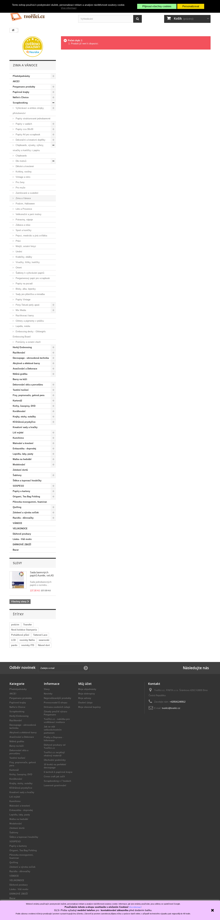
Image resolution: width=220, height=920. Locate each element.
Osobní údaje (85, 702)
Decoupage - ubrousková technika (31, 358)
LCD (13, 640)
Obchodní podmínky (55, 760)
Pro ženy (20, 182)
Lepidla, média (22, 326)
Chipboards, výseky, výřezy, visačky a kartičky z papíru (28, 148)
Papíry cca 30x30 (24, 129)
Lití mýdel (18, 432)
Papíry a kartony (21, 491)
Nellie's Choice (21, 97)
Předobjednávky (21, 76)
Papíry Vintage (22, 299)
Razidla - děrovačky (23, 518)
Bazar (16, 550)
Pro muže (20, 187)
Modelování (19, 464)
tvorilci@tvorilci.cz (171, 708)
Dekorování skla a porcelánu (28, 384)
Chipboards (21, 155)
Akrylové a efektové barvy (26, 363)
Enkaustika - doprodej (24, 448)
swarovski (44, 640)
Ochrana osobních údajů (57, 707)
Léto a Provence (23, 209)
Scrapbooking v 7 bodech (57, 781)
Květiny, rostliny (23, 171)
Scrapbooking (20, 102)
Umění (18, 251)
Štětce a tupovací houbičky (27, 480)
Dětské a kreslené (24, 166)
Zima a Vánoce (23, 198)
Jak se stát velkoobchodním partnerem (53, 729)
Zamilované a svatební (26, 193)
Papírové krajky (21, 92)
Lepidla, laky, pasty (23, 454)
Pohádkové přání (20, 635)
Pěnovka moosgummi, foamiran (30, 502)
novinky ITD (27, 645)
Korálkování (19, 411)
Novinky (48, 693)
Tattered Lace (40, 635)
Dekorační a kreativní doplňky (30, 140)
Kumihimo (18, 438)
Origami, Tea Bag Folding (26, 496)
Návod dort (44, 645)
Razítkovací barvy (24, 315)
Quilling (17, 507)
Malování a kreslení (23, 443)
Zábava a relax (22, 225)
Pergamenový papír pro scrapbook (32, 278)
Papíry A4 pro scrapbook (27, 134)
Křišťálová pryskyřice (24, 422)
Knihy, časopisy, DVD (24, 406)
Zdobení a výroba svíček (26, 512)
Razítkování (19, 352)
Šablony (17, 475)
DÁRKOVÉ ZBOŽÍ (22, 544)
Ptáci (18, 241)
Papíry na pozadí (24, 283)
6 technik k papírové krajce (58, 772)
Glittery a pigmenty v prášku (29, 321)
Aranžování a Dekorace (25, 368)
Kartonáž (17, 400)
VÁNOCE (17, 523)
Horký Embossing (22, 347)
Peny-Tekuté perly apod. (27, 305)
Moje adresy (84, 698)
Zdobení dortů (20, 470)
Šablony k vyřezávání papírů (29, 273)
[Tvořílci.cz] (41, 15)
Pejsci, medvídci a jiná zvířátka (31, 235)
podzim (15, 624)
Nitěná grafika (20, 374)
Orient (18, 267)
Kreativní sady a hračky (25, 427)
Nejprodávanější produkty (57, 698)
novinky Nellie (27, 640)
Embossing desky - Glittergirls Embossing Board (29, 334)
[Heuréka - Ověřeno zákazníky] (32, 46)
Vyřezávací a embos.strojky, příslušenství (28, 110)
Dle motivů (20, 161)
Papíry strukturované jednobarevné (32, 118)
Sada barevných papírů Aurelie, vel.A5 (42, 574)
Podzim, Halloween (25, 203)
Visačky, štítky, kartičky (27, 262)
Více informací (68, 8)
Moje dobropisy (86, 693)
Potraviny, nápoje (24, 219)
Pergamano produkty (24, 86)
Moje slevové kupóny (89, 707)
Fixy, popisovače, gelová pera (28, 395)
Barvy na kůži (20, 379)
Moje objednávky (87, 689)
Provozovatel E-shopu (55, 702)
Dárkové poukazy (22, 534)
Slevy (17, 563)
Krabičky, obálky (23, 257)
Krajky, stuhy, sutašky (24, 416)
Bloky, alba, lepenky (25, 289)
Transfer (27, 624)
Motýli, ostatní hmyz (25, 246)
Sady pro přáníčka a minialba (30, 294)
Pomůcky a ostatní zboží (28, 342)
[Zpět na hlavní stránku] (13, 30)
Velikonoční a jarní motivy (28, 214)
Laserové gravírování (55, 785)
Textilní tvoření (21, 390)
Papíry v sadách (23, 124)
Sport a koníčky (23, 230)
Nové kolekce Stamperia (24, 629)
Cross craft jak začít (54, 776)
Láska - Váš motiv (22, 539)
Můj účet (85, 684)
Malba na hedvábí (22, 459)
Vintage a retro (22, 177)
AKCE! (16, 81)
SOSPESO (18, 486)
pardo (14, 645)
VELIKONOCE (20, 528)
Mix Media (20, 310)
